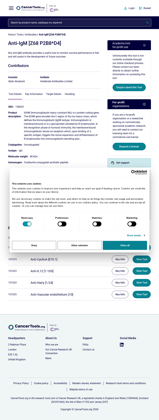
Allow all (125, 245)
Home (11, 34)
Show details (134, 235)
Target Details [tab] (53, 94)
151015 (12, 259)
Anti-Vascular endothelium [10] (52, 294)
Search (147, 23)
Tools (20, 34)
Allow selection (79, 245)
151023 (12, 270)
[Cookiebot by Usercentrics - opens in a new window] (133, 172)
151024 (12, 282)
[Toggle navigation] (11, 8)
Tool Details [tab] (15, 94)
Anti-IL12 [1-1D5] (42, 271)
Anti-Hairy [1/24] (42, 283)
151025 (12, 294)
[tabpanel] (54, 133)
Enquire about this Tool (129, 87)
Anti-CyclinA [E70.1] (44, 259)
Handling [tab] (70, 94)
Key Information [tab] (34, 94)
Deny (34, 245)
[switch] (62, 223)
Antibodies (31, 34)
